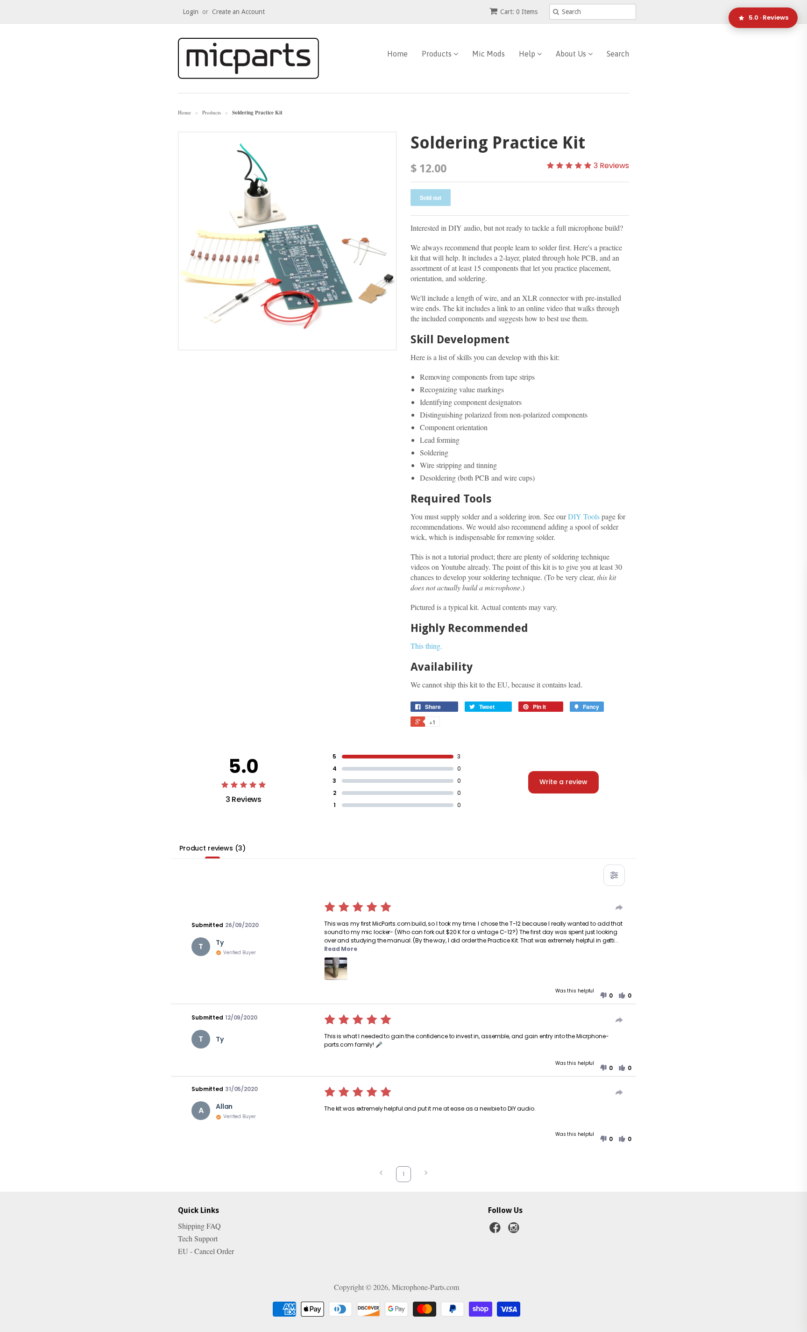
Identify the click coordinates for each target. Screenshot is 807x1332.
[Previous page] (381, 1174)
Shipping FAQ (199, 1226)
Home (397, 54)
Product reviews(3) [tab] (212, 848)
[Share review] (619, 907)
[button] (335, 968)
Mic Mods (488, 54)
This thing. (426, 646)
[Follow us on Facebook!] (496, 1230)
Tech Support (198, 1238)
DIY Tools (584, 516)
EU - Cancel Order (206, 1251)
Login (190, 11)
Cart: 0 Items (519, 11)
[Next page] (426, 1174)
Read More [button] (340, 949)
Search (618, 54)
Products (437, 54)
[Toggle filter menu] (614, 875)
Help (528, 54)
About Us (572, 54)
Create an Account (238, 11)
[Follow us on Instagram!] (515, 1230)
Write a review (563, 781)
